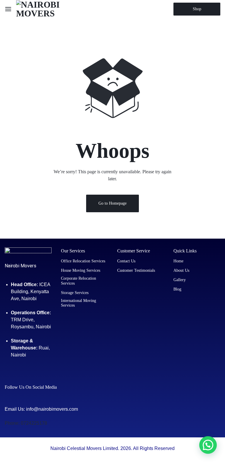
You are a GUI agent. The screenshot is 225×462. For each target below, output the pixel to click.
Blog (177, 289)
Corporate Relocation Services (78, 281)
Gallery (179, 280)
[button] (208, 445)
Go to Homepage (112, 203)
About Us (181, 270)
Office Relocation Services (83, 261)
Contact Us (126, 261)
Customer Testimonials (136, 270)
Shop (197, 9)
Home (178, 261)
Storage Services (74, 293)
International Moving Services (78, 303)
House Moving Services (80, 270)
